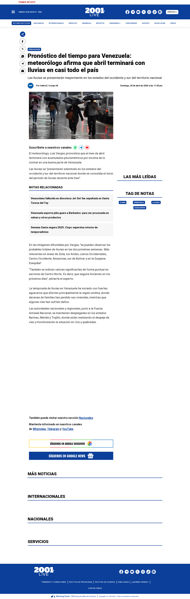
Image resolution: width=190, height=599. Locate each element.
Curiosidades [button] (131, 23)
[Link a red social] (121, 572)
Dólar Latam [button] (159, 23)
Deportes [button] (100, 23)
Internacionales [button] (56, 23)
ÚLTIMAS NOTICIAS (21, 23)
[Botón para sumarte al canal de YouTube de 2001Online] (87, 147)
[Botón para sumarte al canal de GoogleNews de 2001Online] (71, 456)
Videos (173, 23)
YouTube (67, 428)
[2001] (95, 12)
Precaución (34, 49)
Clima (122, 202)
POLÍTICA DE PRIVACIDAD (80, 582)
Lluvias (156, 202)
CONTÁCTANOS (95, 588)
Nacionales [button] (39, 23)
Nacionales (86, 417)
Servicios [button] (73, 23)
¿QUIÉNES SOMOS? (140, 582)
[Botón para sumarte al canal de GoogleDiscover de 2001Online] (71, 444)
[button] (22, 41)
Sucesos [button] (145, 23)
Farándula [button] (86, 23)
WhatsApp (39, 428)
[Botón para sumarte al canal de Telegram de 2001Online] (81, 147)
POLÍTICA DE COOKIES (105, 582)
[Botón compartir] (22, 34)
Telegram (53, 428)
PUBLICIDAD (123, 582)
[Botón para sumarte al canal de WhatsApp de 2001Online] (75, 147)
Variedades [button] (114, 23)
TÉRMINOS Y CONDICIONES (53, 582)
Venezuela (139, 202)
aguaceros (139, 208)
